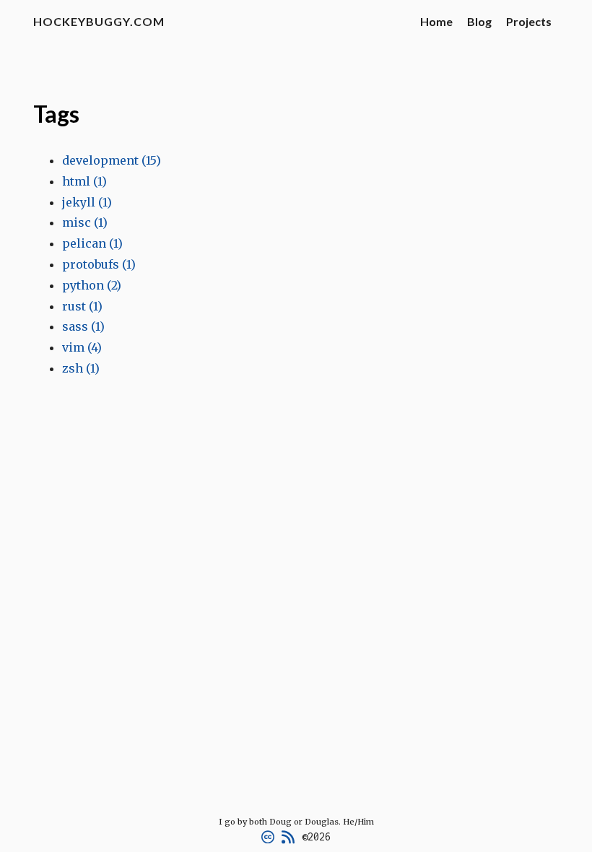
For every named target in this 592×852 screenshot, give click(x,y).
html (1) (84, 181)
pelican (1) (92, 243)
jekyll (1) (87, 202)
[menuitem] (436, 21)
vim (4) (82, 347)
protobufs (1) (99, 264)
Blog (479, 21)
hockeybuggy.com (99, 21)
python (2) (91, 285)
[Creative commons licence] (268, 837)
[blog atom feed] (288, 837)
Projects (529, 21)
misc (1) (85, 222)
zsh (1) (81, 368)
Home (436, 21)
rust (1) (82, 306)
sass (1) (83, 326)
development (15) (111, 160)
